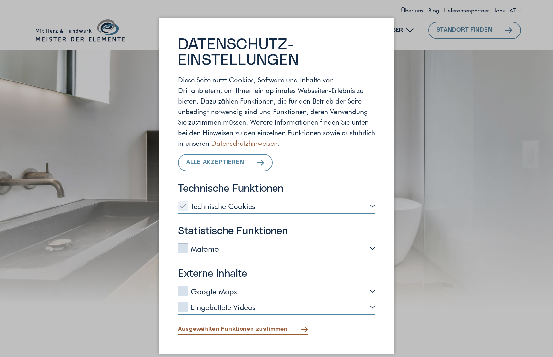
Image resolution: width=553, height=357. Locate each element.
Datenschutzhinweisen (244, 143)
